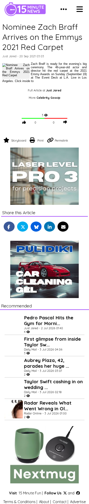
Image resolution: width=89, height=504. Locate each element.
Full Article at (44, 90)
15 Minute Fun (30, 493)
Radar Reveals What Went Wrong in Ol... (47, 405)
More (44, 97)
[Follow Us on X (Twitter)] (65, 493)
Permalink (61, 140)
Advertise (78, 501)
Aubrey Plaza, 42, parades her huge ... (46, 363)
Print (40, 140)
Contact (60, 501)
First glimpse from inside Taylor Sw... (52, 342)
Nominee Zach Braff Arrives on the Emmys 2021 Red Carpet (42, 37)
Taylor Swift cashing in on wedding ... (53, 384)
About (44, 501)
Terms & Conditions (19, 501)
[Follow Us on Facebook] (78, 493)
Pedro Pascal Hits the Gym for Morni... (48, 320)
